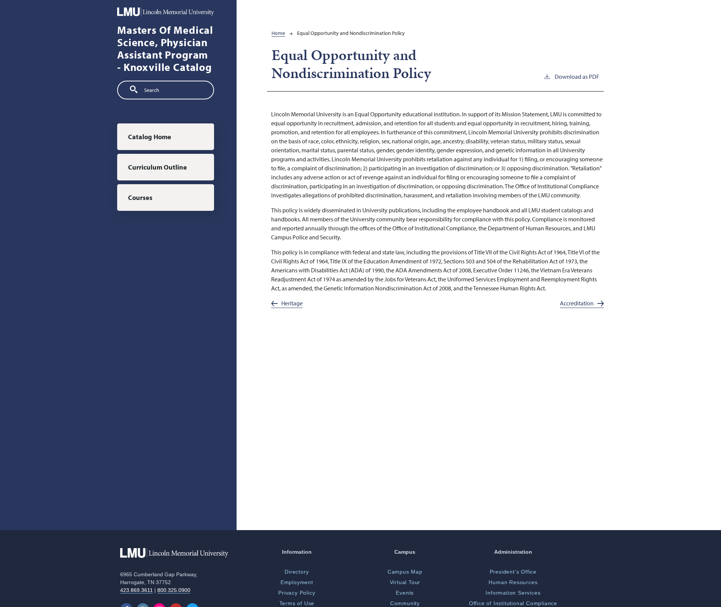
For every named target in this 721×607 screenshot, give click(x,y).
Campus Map (405, 572)
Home (278, 33)
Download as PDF (577, 76)
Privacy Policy (296, 593)
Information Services (513, 593)
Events (405, 593)
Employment (297, 582)
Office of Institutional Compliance (513, 603)
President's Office (513, 572)
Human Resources (513, 582)
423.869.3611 (136, 590)
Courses (140, 197)
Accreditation (577, 303)
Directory (297, 572)
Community (405, 603)
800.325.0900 (173, 590)
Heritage (292, 303)
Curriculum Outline (157, 167)
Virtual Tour (405, 582)
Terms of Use (297, 603)
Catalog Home (149, 136)
